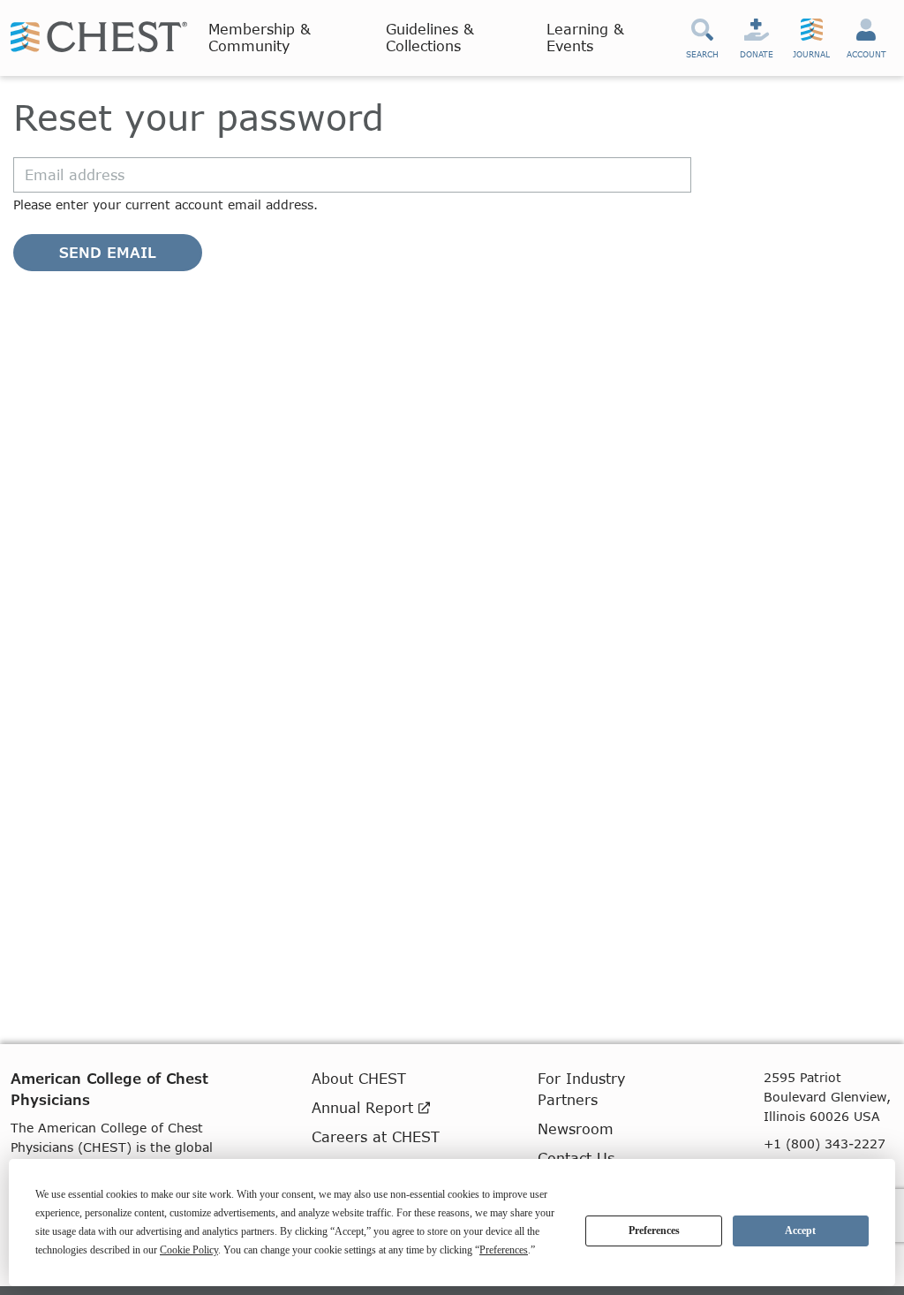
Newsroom (576, 1128)
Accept (800, 1230)
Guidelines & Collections (430, 37)
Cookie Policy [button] (189, 1250)
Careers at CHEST (376, 1136)
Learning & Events (585, 37)
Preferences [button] (503, 1250)
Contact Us (576, 1157)
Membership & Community (259, 37)
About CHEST (359, 1078)
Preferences (654, 1230)
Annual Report (365, 1107)
